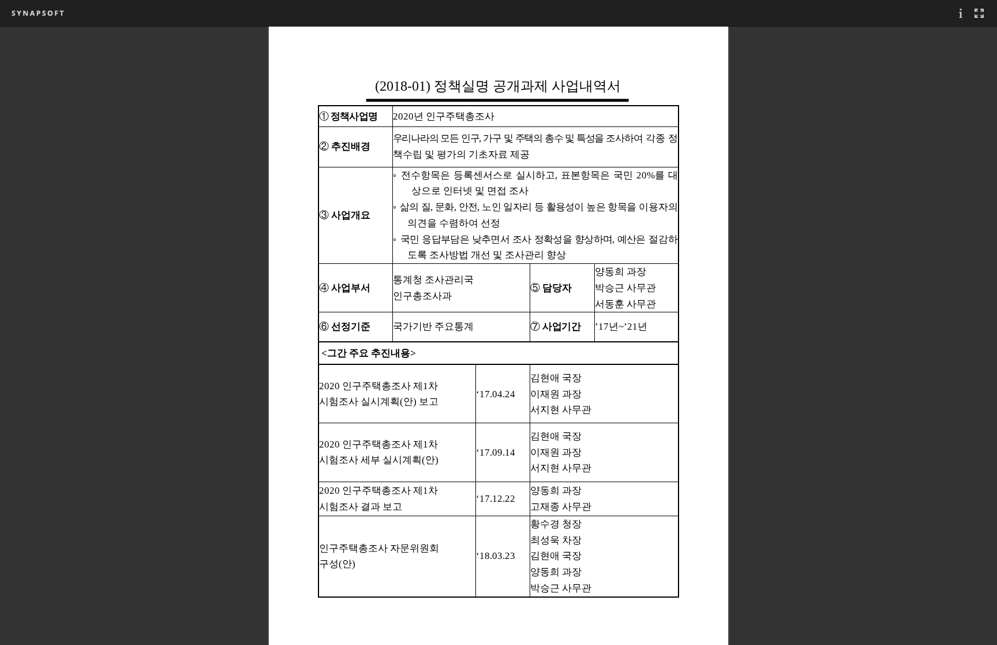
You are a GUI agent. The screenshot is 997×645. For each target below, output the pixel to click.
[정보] (960, 13)
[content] (498, 335)
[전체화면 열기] (979, 13)
